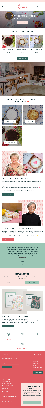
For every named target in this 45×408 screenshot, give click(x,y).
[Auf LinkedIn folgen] (11, 401)
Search (34, 357)
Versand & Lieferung (37, 369)
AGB (34, 359)
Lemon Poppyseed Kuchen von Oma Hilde (36, 51)
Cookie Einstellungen (37, 367)
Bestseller (30, 121)
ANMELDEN (32, 282)
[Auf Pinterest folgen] (8, 401)
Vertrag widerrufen (38, 372)
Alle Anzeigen (22, 58)
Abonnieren (7, 367)
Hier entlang (22, 22)
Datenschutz (35, 363)
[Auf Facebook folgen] (2, 401)
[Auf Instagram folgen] (5, 401)
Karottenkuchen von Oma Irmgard (22, 50)
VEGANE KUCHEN (9, 121)
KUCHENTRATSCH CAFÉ (22, 80)
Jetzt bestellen (8, 194)
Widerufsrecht (36, 365)
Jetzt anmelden (32, 402)
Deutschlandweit (10, 142)
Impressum (35, 361)
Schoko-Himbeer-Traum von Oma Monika (8, 51)
